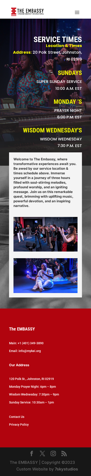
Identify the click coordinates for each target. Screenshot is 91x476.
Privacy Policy (19, 424)
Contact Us (16, 417)
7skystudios (66, 469)
